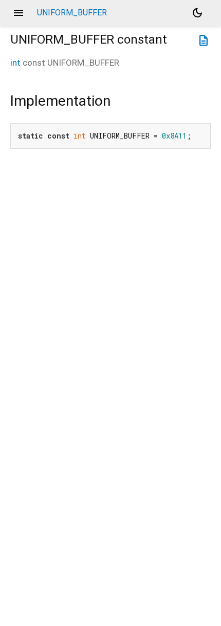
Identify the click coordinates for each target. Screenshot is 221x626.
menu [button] (18, 13)
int (15, 62)
